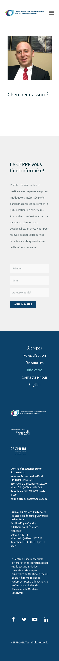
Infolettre (34, 369)
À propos (34, 348)
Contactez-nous (35, 377)
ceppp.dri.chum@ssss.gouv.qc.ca (29, 499)
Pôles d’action (34, 355)
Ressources (35, 362)
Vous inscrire (23, 304)
